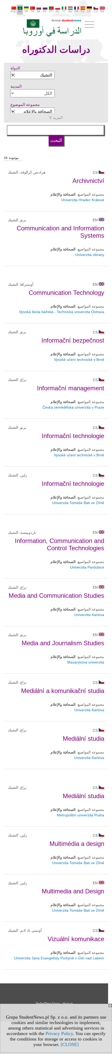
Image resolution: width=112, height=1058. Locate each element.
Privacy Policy (59, 1033)
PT (51, 11)
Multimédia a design (76, 843)
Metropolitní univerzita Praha (80, 815)
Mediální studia (83, 738)
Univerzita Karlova (89, 615)
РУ (45, 11)
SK (38, 11)
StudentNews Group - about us (54, 1003)
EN (102, 11)
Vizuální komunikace (76, 938)
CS (96, 11)
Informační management (70, 388)
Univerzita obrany (89, 255)
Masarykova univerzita (85, 662)
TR (32, 11)
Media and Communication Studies (56, 595)
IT (64, 11)
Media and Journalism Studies (63, 643)
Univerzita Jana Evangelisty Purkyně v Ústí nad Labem (59, 958)
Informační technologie (73, 435)
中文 (13, 11)
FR (76, 11)
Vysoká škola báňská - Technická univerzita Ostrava (61, 312)
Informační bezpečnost (72, 340)
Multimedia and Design (73, 891)
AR (20, 11)
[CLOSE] (70, 1044)
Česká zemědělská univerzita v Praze (73, 407)
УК (26, 11)
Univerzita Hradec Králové (82, 200)
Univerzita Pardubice (87, 567)
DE (89, 11)
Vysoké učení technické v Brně (79, 359)
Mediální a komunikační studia (62, 690)
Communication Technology (66, 292)
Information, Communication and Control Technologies (59, 544)
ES (82, 11)
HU (70, 11)
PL (57, 11)
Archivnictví (88, 180)
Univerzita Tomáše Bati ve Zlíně (78, 503)
